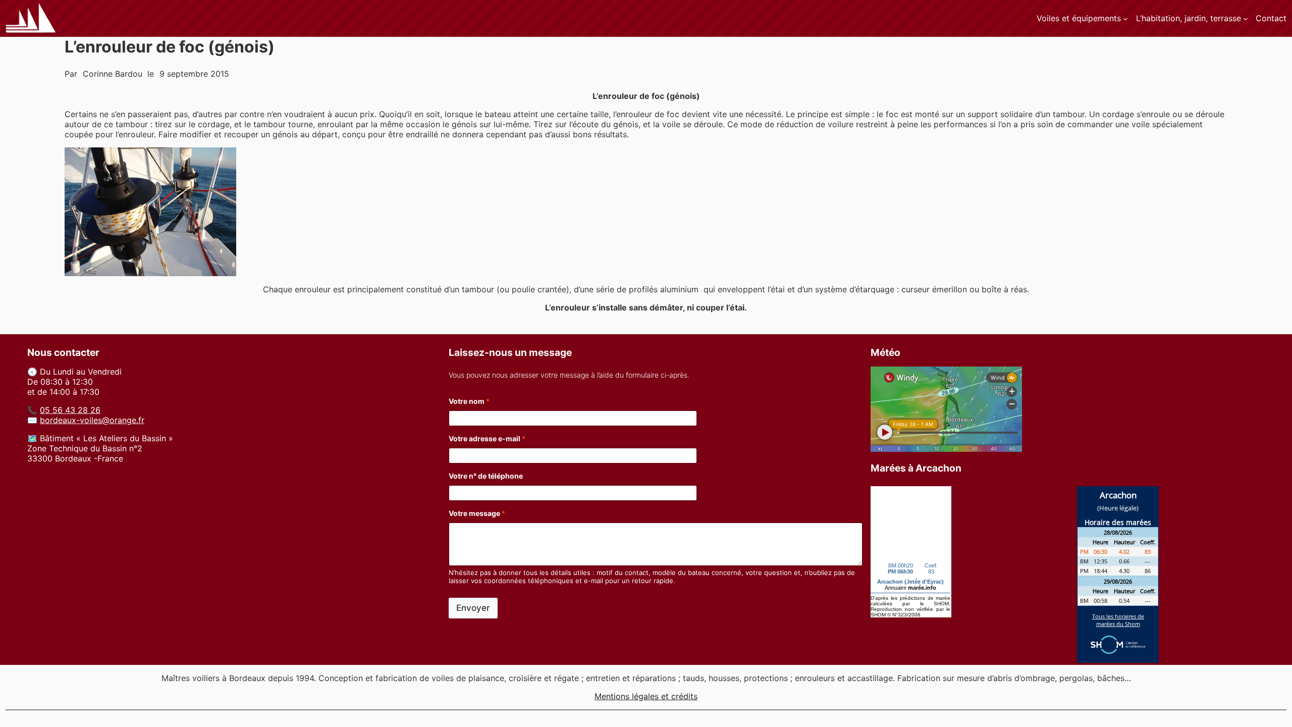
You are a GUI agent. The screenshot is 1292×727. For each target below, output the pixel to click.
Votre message (477, 513)
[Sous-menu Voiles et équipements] (1125, 18)
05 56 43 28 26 (70, 410)
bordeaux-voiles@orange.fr (92, 420)
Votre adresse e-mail (487, 438)
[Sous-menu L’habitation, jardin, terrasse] (1245, 18)
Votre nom (469, 401)
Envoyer (473, 608)
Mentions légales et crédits (646, 696)
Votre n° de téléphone (486, 476)
